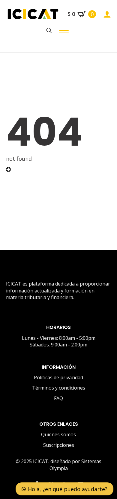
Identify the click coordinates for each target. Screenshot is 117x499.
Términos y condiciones (58, 387)
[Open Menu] (64, 30)
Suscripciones (58, 445)
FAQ (58, 398)
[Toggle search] (49, 30)
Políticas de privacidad (58, 377)
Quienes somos (58, 434)
